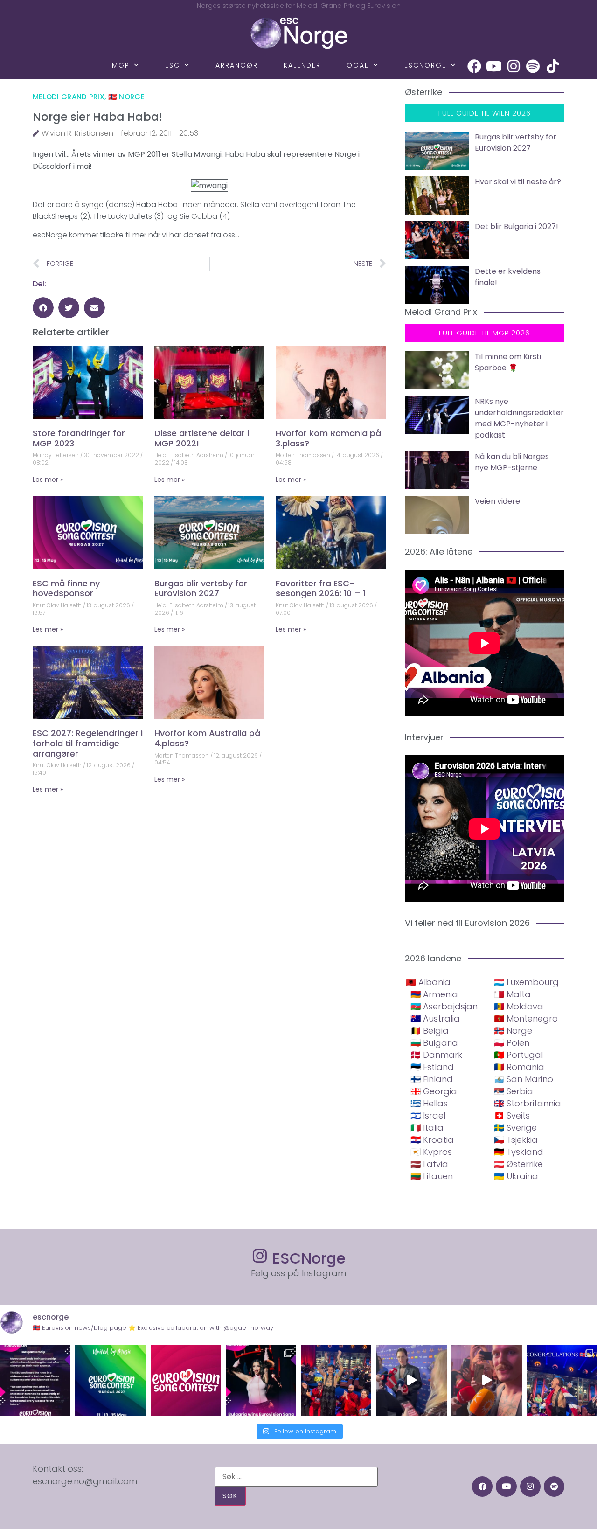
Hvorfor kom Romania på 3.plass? (328, 438)
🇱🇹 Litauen (431, 1176)
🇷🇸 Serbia (513, 1091)
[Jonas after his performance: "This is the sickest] (336, 1380)
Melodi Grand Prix (68, 97)
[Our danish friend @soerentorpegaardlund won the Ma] (411, 1380)
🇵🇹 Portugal (518, 1055)
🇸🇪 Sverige (515, 1127)
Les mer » (48, 479)
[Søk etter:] (296, 1477)
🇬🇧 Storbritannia (527, 1103)
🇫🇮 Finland (431, 1079)
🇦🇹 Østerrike (518, 1164)
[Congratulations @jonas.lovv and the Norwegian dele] (562, 1380)
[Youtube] (494, 66)
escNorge (425, 65)
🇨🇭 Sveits (512, 1115)
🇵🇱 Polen (511, 1043)
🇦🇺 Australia (435, 1018)
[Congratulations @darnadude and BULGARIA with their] (261, 1380)
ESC (172, 65)
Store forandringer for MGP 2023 (79, 438)
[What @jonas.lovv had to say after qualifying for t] (486, 1380)
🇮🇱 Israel (427, 1115)
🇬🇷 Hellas (429, 1103)
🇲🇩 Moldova (518, 1006)
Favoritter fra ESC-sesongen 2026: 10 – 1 (321, 588)
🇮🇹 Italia (427, 1127)
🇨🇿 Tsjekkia (516, 1140)
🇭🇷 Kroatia (432, 1140)
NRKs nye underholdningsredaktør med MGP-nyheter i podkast (519, 418)
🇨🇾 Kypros (431, 1152)
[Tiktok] (553, 66)
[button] (43, 307)
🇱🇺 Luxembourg (526, 982)
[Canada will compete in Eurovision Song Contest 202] (186, 1380)
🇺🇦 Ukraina (516, 1176)
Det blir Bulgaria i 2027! (516, 226)
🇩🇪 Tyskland (518, 1152)
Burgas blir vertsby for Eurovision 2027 (200, 588)
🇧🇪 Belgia (429, 1030)
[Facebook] (474, 66)
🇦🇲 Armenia (434, 994)
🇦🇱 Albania (428, 982)
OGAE (358, 65)
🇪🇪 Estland (432, 1067)
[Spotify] (533, 66)
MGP (121, 65)
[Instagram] (514, 66)
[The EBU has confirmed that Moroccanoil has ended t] (35, 1380)
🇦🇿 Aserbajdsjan (444, 1006)
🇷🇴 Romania (519, 1067)
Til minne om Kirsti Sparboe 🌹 (508, 362)
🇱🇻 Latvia (429, 1164)
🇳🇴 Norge (126, 97)
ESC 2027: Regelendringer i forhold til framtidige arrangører (88, 743)
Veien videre (497, 501)
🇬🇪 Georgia (433, 1091)
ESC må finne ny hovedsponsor (66, 588)
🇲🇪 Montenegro (526, 1018)
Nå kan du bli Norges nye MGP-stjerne (512, 462)
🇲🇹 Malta (512, 994)
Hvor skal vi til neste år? (518, 181)
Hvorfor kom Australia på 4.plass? (207, 738)
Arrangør (236, 65)
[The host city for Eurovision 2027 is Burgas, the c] (110, 1380)
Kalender (302, 65)
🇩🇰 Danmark (436, 1055)
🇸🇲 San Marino (523, 1079)
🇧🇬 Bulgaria (434, 1043)
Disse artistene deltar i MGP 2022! (201, 438)
